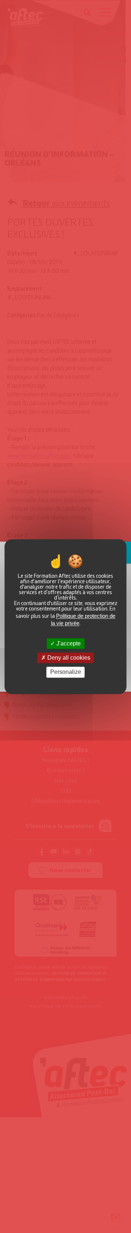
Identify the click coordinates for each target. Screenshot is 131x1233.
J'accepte (68, 643)
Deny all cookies (68, 658)
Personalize (65, 672)
